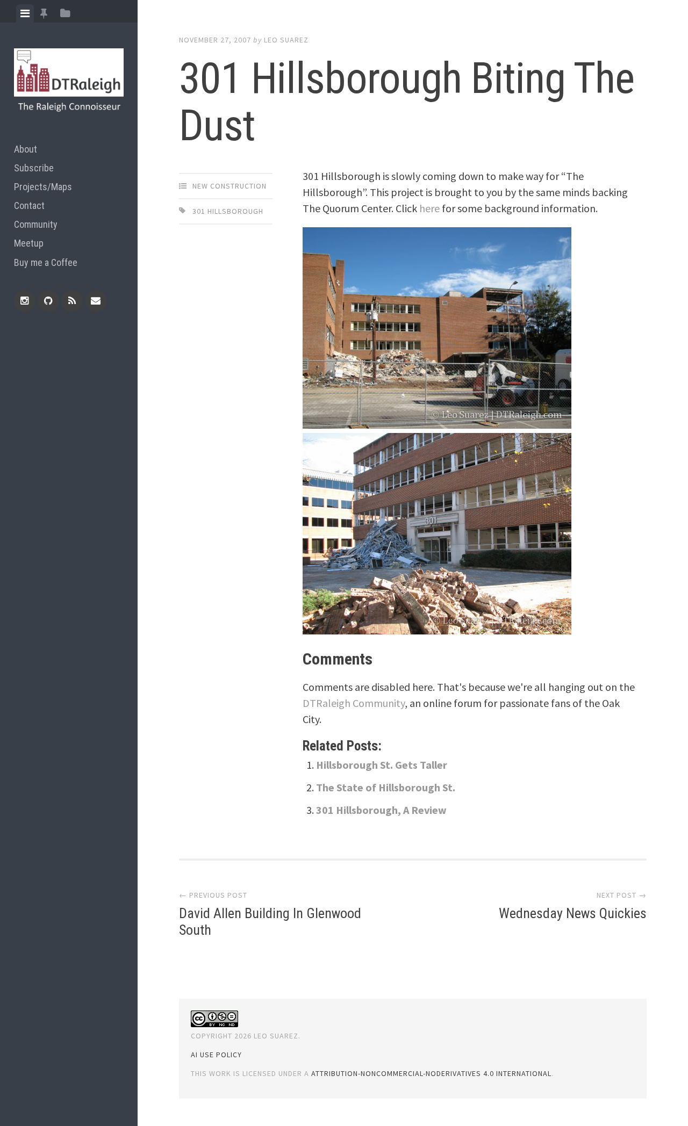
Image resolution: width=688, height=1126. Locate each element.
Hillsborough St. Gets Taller (381, 764)
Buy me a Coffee (45, 262)
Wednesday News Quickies (573, 913)
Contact (29, 205)
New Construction (229, 186)
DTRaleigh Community (354, 703)
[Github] (48, 301)
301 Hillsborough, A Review (381, 810)
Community (36, 224)
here (429, 208)
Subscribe (34, 168)
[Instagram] (24, 301)
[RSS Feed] (72, 301)
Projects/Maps (43, 186)
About (25, 149)
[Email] (95, 301)
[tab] (25, 13)
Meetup (29, 243)
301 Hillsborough (227, 211)
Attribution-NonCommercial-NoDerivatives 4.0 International (431, 1073)
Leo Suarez (286, 40)
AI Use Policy (216, 1054)
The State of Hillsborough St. (385, 787)
